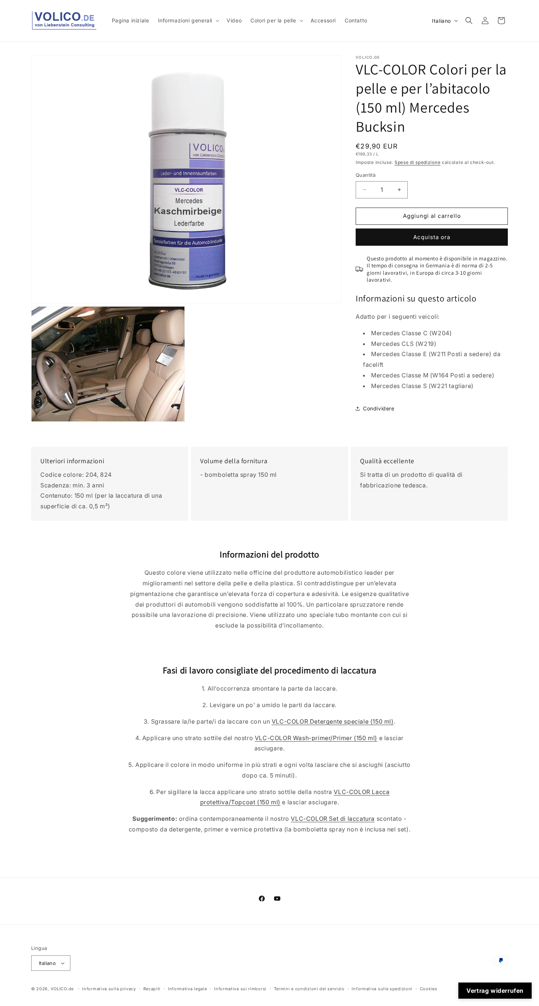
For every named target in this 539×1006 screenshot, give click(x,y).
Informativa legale (187, 988)
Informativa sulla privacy (109, 988)
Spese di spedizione (417, 162)
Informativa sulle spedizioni (382, 988)
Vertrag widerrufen (495, 990)
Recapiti (152, 988)
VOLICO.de (62, 988)
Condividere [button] (379, 408)
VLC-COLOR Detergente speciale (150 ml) (333, 721)
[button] (188, 20)
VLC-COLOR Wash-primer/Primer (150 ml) (316, 738)
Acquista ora (431, 237)
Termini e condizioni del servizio (309, 988)
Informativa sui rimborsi (240, 988)
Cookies (428, 988)
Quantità (365, 175)
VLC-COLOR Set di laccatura (333, 818)
